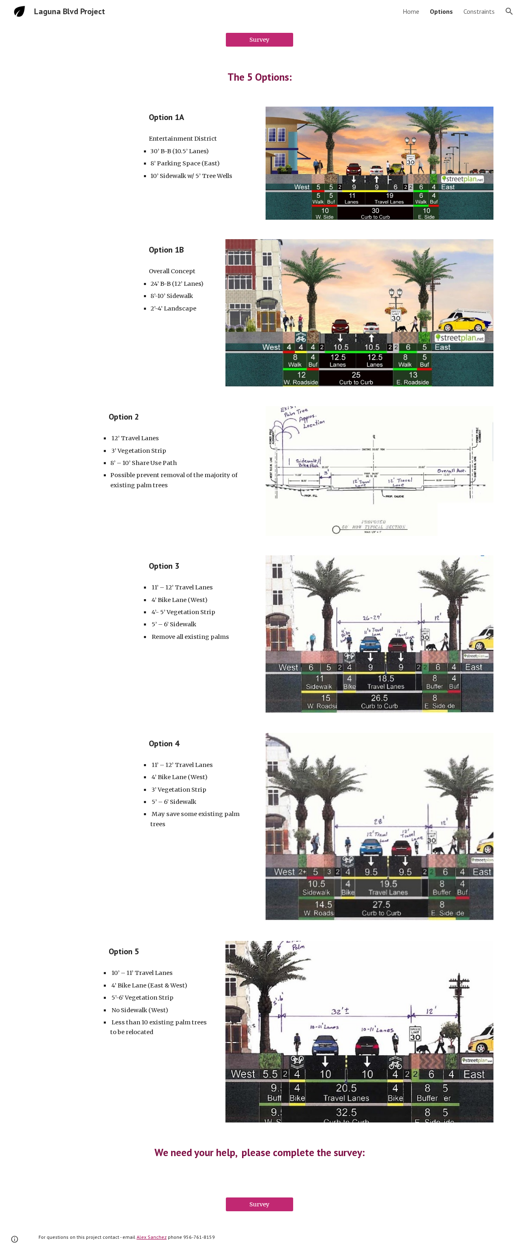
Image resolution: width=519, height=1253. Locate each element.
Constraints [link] (479, 11)
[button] (509, 11)
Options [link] (441, 11)
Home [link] (411, 11)
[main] (259, 76)
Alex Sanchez (152, 1237)
